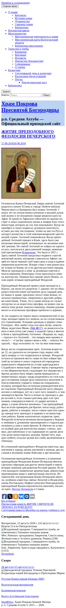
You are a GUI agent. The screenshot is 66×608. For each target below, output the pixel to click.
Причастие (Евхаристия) (29, 61)
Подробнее (7, 553)
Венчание (20, 54)
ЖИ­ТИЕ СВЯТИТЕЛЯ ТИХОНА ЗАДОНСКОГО (27, 506)
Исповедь (20, 58)
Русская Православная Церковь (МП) (22, 578)
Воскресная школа (18, 30)
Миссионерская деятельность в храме (36, 36)
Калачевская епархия (13, 590)
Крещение (21, 51)
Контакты (20, 15)
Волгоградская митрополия (17, 584)
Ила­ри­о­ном (28, 252)
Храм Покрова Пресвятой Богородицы (30, 107)
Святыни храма (24, 24)
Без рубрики (8, 501)
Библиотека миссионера (29, 45)
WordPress (7, 602)
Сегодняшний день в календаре (33, 73)
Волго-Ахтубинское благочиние (20, 596)
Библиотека (21, 27)
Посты (19, 79)
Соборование (22, 64)
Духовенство (22, 21)
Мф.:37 (36, 328)
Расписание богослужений (30, 76)
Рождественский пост (34, 82)
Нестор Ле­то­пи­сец (22, 489)
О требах (20, 67)
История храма (23, 18)
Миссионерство (17, 33)
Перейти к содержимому (15, 2)
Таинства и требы (18, 48)
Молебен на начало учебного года (33, 510)
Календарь (14, 70)
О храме (13, 12)
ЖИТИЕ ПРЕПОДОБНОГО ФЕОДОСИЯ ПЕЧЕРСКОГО (28, 133)
